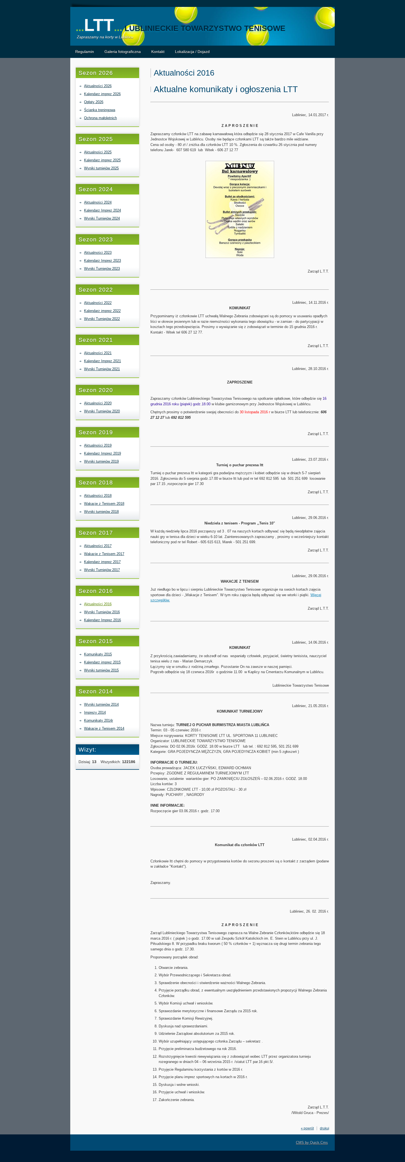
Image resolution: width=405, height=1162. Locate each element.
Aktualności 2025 (98, 152)
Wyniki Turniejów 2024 (102, 218)
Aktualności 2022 (98, 303)
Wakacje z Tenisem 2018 (104, 504)
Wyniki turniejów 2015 (101, 670)
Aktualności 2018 (98, 496)
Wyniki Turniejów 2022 (102, 319)
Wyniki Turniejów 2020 (102, 411)
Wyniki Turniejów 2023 (102, 268)
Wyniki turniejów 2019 (101, 461)
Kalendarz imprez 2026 (102, 94)
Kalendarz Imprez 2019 (102, 453)
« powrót (307, 1128)
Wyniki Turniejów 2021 (102, 369)
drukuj (324, 1128)
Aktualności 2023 (98, 252)
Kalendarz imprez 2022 (102, 311)
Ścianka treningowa (99, 110)
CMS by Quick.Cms (312, 1142)
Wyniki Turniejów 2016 (102, 612)
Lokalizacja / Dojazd (192, 51)
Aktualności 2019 (98, 445)
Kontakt (157, 51)
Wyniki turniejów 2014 (101, 704)
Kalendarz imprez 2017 (102, 562)
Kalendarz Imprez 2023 (102, 260)
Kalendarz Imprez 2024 (102, 210)
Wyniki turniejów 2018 (101, 512)
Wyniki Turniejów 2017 (102, 570)
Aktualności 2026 (98, 86)
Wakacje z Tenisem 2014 (104, 728)
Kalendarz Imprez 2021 (102, 361)
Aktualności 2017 (98, 546)
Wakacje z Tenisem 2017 (104, 554)
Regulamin (84, 51)
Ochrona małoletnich (100, 118)
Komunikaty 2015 (98, 654)
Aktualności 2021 (98, 353)
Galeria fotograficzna (122, 51)
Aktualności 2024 (98, 202)
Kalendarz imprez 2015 (102, 662)
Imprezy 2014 (95, 712)
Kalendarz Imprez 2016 (102, 620)
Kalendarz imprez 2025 (102, 160)
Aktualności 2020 (98, 403)
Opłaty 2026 (93, 102)
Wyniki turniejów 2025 (101, 168)
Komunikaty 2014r (98, 720)
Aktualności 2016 (98, 604)
